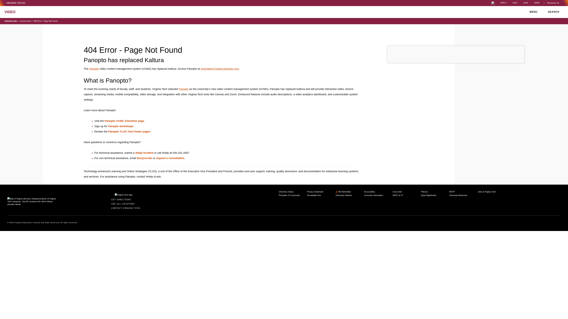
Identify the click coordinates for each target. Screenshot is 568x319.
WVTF (452, 192)
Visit (515, 3)
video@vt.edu (11, 21)
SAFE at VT (398, 195)
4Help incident (144, 152)
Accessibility (369, 192)
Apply (503, 3)
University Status (286, 192)
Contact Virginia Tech (126, 208)
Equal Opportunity (428, 195)
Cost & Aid (397, 192)
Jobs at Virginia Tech (487, 192)
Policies (424, 192)
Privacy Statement (315, 192)
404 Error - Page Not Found (45, 21)
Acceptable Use (314, 195)
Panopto (94, 68)
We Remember (344, 192)
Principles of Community (289, 195)
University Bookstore (458, 195)
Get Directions (122, 199)
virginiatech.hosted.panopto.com (220, 68)
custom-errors (26, 21)
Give (525, 3)
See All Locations (123, 204)
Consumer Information (373, 195)
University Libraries (344, 195)
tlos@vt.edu (144, 158)
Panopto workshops (120, 126)
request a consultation (170, 158)
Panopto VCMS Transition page (124, 120)
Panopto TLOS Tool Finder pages (129, 131)
